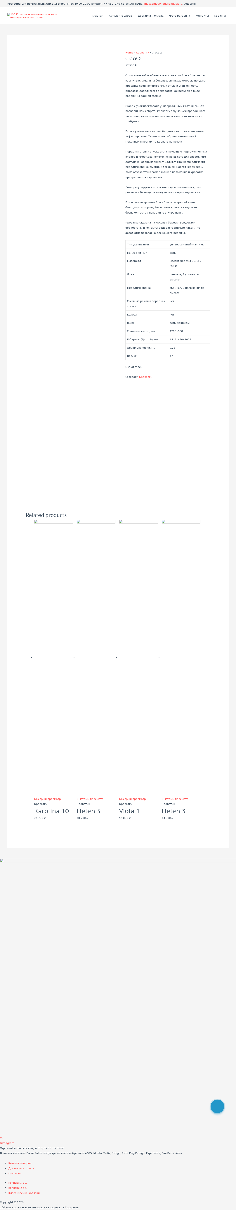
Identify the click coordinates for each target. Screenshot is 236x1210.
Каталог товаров (120, 15)
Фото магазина (179, 15)
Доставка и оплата (151, 15)
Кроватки (142, 52)
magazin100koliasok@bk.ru (163, 3)
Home (129, 52)
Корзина (220, 15)
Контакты (202, 15)
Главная (97, 15)
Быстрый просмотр (47, 799)
